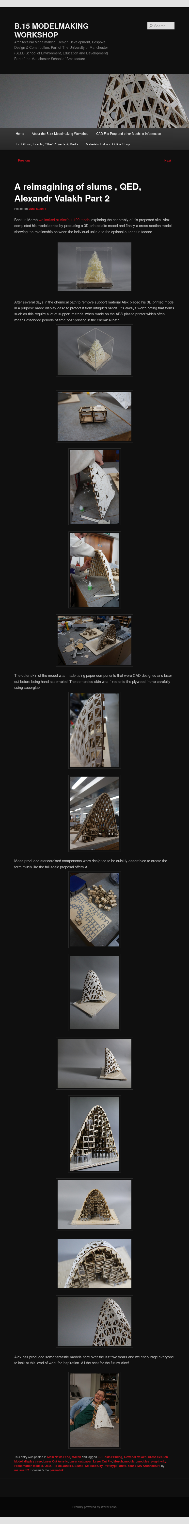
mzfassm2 (21, 1470)
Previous (22, 160)
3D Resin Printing (110, 1457)
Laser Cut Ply (102, 1461)
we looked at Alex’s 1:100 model (64, 219)
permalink (57, 1470)
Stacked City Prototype (101, 1465)
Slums (79, 1465)
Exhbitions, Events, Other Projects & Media (47, 144)
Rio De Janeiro (62, 1465)
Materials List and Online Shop (108, 144)
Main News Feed (58, 1457)
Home (20, 133)
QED (48, 1465)
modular (130, 1461)
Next (169, 160)
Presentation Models (28, 1465)
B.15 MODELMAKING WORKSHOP (51, 30)
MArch (76, 1457)
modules (143, 1461)
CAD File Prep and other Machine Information (128, 133)
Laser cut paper (80, 1461)
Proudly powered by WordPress (94, 1507)
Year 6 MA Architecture (144, 1465)
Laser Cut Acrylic (55, 1461)
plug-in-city (158, 1461)
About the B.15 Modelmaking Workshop (60, 133)
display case (33, 1461)
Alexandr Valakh (135, 1457)
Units (122, 1465)
